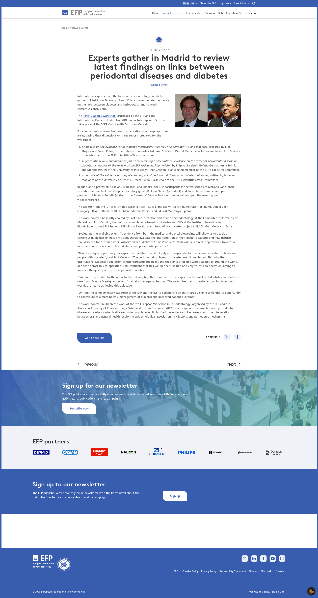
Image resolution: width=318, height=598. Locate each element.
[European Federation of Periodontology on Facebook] (263, 558)
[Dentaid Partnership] (41, 452)
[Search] (254, 3)
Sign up (175, 496)
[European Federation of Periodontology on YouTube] (272, 558)
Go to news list (94, 337)
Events (154, 84)
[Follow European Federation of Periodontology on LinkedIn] (254, 558)
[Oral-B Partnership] (70, 452)
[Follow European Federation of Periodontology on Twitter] (244, 558)
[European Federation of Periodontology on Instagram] (282, 558)
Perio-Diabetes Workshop (99, 115)
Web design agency (259, 591)
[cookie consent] (311, 591)
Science (163, 84)
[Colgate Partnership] (99, 452)
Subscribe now (79, 408)
